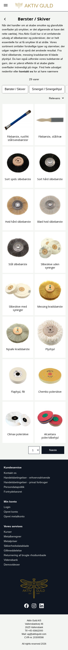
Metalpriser (10, 541)
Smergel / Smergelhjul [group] (47, 89)
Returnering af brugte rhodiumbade (25, 555)
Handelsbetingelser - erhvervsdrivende (27, 477)
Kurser (8, 531)
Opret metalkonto (14, 516)
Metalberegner (12, 536)
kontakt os (26, 71)
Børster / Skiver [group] (15, 89)
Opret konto (11, 511)
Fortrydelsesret (13, 491)
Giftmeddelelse (13, 550)
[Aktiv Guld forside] (34, 5)
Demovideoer (12, 564)
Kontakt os (10, 472)
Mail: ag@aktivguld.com (34, 634)
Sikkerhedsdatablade (16, 545)
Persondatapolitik (14, 486)
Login (7, 506)
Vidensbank (11, 559)
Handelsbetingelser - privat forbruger (26, 482)
